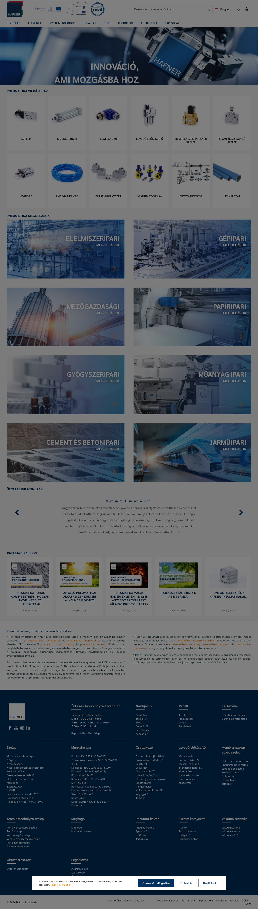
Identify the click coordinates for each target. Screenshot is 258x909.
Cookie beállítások (168, 900)
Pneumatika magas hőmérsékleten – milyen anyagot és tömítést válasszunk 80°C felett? (129, 598)
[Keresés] (208, 9)
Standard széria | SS (190, 767)
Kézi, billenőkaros (17, 771)
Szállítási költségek (233, 714)
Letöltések (142, 730)
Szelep (26, 138)
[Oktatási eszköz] (191, 173)
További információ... (61, 884)
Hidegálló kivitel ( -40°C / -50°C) (25, 801)
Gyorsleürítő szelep (18, 846)
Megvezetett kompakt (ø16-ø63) (91, 790)
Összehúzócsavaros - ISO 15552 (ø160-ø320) (94, 761)
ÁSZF (248, 904)
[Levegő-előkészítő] (149, 115)
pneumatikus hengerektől (83, 640)
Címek (182, 722)
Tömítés (140, 797)
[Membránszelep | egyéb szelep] (191, 115)
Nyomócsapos (15, 763)
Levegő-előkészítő (149, 138)
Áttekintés (185, 714)
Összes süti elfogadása (156, 883)
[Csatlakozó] (108, 115)
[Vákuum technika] (149, 173)
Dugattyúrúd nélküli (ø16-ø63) (89, 801)
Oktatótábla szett (17, 868)
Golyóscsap (229, 776)
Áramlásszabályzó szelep (232, 140)
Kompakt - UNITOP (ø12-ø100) (89, 779)
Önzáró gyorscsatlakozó (150, 779)
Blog (138, 722)
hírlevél (234, 900)
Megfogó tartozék (82, 831)
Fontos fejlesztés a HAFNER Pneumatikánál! (228, 594)
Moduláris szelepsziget (20, 756)
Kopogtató (78, 805)
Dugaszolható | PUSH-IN (150, 756)
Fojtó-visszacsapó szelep (22, 827)
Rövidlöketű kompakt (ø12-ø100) (91, 786)
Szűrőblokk (228, 779)
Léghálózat (232, 196)
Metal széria (186, 756)
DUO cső (141, 835)
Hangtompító (144, 786)
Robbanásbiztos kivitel (20, 797)
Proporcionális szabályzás (187, 780)
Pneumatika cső (67, 196)
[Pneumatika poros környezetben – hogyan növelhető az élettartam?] (30, 575)
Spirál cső (141, 831)
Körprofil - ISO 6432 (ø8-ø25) (88, 771)
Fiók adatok (186, 718)
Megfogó (25, 196)
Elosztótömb (143, 782)
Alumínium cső (79, 868)
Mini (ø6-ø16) (79, 782)
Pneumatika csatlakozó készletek (149, 761)
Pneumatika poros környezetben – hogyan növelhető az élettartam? (30, 598)
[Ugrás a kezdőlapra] (15, 9)
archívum (221, 900)
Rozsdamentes (188, 831)
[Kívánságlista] (238, 9)
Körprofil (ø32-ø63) (83, 775)
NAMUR (11, 790)
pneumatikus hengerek (216, 644)
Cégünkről (142, 726)
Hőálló (183, 827)
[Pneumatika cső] (67, 173)
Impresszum (206, 900)
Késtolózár (78, 797)
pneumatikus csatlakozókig (57, 644)
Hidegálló (184, 835)
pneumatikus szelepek (185, 644)
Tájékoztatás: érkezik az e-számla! (178, 594)
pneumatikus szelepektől (44, 640)
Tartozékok (142, 838)
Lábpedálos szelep (233, 768)
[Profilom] (246, 9)
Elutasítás (186, 883)
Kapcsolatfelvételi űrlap (85, 733)
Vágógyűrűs (143, 794)
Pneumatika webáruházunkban (196, 640)
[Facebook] (10, 729)
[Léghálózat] (232, 173)
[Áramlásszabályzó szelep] (232, 115)
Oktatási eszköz (190, 196)
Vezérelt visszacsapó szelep (23, 838)
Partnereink (188, 900)
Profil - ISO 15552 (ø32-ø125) (88, 756)
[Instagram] (22, 729)
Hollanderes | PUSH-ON (149, 790)
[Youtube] (16, 729)
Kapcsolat (142, 733)
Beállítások (209, 883)
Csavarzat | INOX (145, 771)
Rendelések (186, 726)
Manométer (186, 771)
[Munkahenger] (67, 115)
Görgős (11, 760)
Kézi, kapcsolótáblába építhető (25, 767)
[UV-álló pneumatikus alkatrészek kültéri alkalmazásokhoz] (79, 575)
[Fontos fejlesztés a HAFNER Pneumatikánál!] (228, 575)
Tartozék (227, 783)
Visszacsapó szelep (18, 835)
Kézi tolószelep (231, 772)
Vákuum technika (149, 196)
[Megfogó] (26, 173)
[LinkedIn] (28, 729)
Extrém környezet (108, 196)
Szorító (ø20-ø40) (82, 794)
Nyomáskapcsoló (189, 775)
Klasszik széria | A (189, 763)
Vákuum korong (231, 827)
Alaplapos (13, 782)
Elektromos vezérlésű (20, 779)
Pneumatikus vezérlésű (20, 775)
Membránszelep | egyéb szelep (191, 140)
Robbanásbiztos (188, 838)
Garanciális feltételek (234, 718)
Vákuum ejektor (231, 831)
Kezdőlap (141, 714)
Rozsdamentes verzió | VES (23, 794)
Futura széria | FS (189, 760)
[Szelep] (26, 115)
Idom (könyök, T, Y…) (148, 775)
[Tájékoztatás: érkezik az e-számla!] (178, 575)
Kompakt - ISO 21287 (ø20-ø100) (91, 767)
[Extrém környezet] (108, 173)
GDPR (245, 900)
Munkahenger (67, 138)
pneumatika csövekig (93, 644)
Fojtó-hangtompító (18, 842)
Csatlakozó (108, 138)
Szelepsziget (14, 786)
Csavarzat (141, 767)
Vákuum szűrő (230, 835)
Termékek (141, 718)
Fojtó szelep (14, 831)
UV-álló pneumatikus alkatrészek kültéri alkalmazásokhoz (80, 596)
